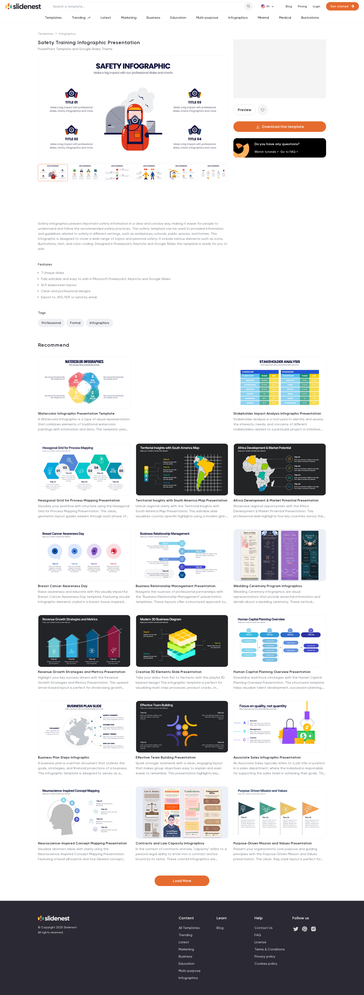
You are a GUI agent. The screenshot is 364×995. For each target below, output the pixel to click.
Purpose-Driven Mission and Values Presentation (272, 843)
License (260, 942)
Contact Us (263, 928)
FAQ (257, 935)
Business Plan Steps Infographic (63, 757)
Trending (79, 18)
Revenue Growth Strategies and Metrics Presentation (81, 672)
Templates (53, 18)
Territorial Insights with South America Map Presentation (181, 500)
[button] (44, 109)
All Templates (189, 928)
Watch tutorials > (266, 151)
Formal (75, 323)
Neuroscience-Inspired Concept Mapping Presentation (82, 843)
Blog (289, 6)
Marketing (128, 18)
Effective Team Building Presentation (166, 757)
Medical (285, 18)
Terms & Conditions (269, 949)
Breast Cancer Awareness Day (62, 586)
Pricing (302, 6)
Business (153, 18)
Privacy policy (264, 956)
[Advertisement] (133, 221)
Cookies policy (265, 964)
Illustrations (310, 18)
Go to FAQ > (289, 151)
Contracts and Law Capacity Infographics (170, 843)
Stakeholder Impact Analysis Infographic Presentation (277, 413)
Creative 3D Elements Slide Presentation (169, 672)
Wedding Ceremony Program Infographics (267, 586)
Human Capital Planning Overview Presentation (271, 672)
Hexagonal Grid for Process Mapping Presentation (79, 500)
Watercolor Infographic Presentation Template (76, 413)
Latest (106, 18)
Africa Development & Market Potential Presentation (275, 500)
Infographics (238, 18)
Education (178, 18)
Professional (51, 323)
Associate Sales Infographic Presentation (267, 757)
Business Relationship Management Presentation (175, 586)
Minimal (263, 18)
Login (316, 6)
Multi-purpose (207, 18)
